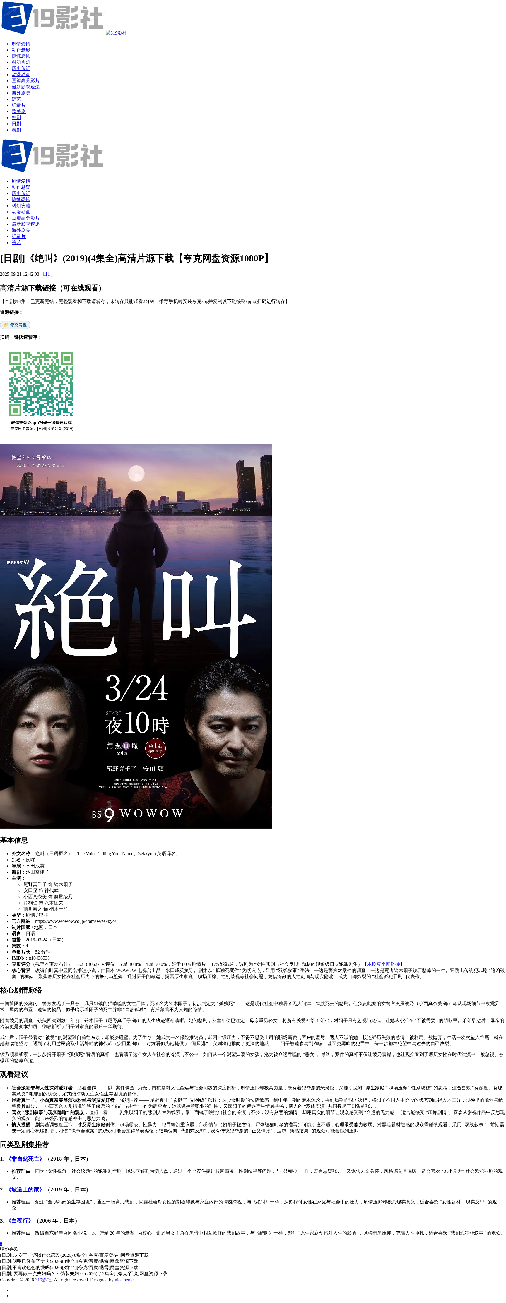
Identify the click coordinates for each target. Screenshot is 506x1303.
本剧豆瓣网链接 (383, 964)
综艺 (16, 242)
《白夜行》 (20, 1221)
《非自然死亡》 (25, 1159)
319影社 (43, 1279)
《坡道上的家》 (25, 1190)
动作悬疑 (21, 187)
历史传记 (21, 193)
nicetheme (124, 1279)
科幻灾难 (21, 205)
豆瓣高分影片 (26, 217)
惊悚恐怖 (21, 199)
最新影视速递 (26, 224)
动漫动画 (21, 211)
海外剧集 (21, 230)
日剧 (47, 274)
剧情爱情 (21, 181)
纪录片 (19, 236)
